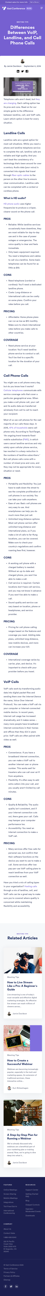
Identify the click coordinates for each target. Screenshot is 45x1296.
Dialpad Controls (33, 1205)
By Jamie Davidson (12, 66)
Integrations (8, 1202)
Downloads (30, 1216)
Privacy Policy (9, 1272)
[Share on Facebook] (27, 71)
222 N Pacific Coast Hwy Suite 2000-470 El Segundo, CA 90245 (10, 1246)
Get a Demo (34, 2)
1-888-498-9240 (10, 1237)
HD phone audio (11, 204)
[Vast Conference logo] (17, 8)
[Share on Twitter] (22, 71)
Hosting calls (30, 886)
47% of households (18, 428)
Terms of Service (10, 1269)
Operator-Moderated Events (33, 1210)
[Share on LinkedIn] (18, 71)
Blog (27, 1201)
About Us (7, 1229)
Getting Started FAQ (32, 1195)
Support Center (32, 1190)
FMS (26, 439)
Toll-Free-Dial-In (10, 1206)
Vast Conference (12, 1265)
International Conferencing (9, 1212)
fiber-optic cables (20, 175)
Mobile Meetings (11, 1198)
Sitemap (7, 1280)
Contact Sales (9, 1233)
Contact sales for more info (16, 2)
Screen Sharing (10, 1194)
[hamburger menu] (41, 8)
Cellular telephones (13, 390)
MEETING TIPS (22, 22)
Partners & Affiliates (12, 1276)
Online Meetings (10, 1190)
